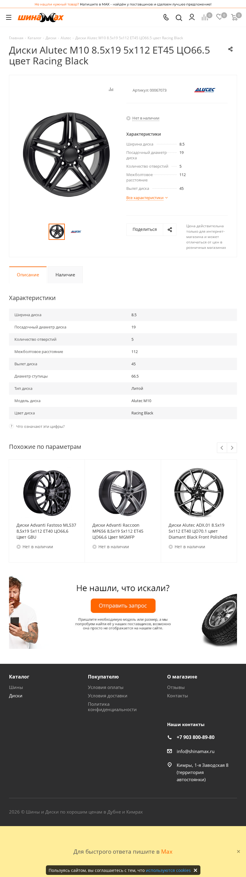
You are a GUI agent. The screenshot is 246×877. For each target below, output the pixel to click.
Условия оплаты (106, 687)
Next (232, 448)
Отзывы (176, 687)
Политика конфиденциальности (112, 706)
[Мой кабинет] (192, 17)
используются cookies (168, 870)
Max (166, 851)
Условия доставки (108, 696)
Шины (16, 687)
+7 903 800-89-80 (195, 737)
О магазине (182, 676)
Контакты (177, 696)
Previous (222, 448)
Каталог (19, 676)
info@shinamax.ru (195, 751)
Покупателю (103, 676)
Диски (15, 696)
